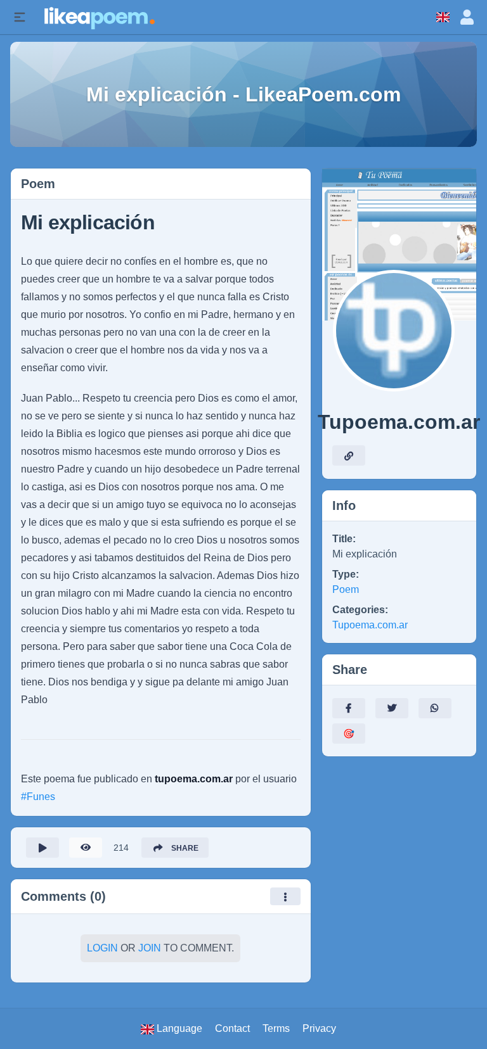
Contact (232, 1028)
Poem (345, 589)
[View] (85, 847)
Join (149, 948)
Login (102, 948)
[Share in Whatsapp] (435, 708)
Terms (276, 1028)
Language (178, 1028)
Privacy (319, 1028)
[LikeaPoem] (98, 17)
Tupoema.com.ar (370, 625)
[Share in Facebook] (348, 708)
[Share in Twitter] (391, 708)
